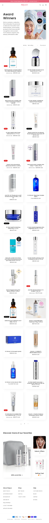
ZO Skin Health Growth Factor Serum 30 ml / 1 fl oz (36, 70)
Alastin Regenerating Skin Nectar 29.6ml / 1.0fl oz (13, 290)
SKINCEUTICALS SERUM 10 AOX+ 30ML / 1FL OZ (13, 321)
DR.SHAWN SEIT (6, 496)
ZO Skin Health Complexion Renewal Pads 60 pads (35, 101)
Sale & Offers (39, 451)
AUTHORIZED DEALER (7, 494)
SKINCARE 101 (6, 499)
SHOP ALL (20, 494)
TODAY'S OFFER (21, 496)
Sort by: (25, 45)
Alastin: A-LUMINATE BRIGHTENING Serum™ (36, 352)
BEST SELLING (21, 491)
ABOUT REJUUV (6, 491)
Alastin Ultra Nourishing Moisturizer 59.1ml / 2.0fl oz (13, 165)
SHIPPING (35, 496)
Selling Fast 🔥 (39, 474)
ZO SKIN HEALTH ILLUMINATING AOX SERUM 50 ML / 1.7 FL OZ (13, 414)
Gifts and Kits (16, 475)
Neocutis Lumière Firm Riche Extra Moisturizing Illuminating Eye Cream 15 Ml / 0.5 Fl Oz (13, 259)
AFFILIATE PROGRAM (7, 508)
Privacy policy (24, 519)
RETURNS (35, 499)
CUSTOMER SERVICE (37, 491)
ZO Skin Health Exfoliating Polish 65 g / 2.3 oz (13, 228)
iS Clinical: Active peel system (13, 351)
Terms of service (31, 519)
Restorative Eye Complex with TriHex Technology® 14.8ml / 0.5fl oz (13, 102)
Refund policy (17, 519)
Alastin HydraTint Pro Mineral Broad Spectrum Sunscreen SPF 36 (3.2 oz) (35, 134)
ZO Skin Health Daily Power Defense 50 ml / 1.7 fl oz (13, 133)
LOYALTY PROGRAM (7, 505)
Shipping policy (39, 519)
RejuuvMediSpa (6, 502)
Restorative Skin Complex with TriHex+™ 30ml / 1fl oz (35, 165)
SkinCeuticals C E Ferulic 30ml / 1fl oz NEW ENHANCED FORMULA (13, 70)
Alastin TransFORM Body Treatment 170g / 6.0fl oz (36, 321)
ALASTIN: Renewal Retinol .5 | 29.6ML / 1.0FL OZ (36, 290)
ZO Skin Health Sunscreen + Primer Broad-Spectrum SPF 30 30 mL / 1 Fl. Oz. (35, 383)
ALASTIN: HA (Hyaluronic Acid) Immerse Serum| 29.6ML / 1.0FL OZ (13, 196)
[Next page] (28, 423)
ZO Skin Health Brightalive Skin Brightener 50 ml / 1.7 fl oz (35, 228)
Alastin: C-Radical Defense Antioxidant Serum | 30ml (35, 414)
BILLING (34, 494)
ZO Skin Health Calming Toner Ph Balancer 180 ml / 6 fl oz (36, 258)
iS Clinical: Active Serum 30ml (13, 382)
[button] (2, 5)
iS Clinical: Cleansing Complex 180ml (35, 196)
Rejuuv (12, 519)
